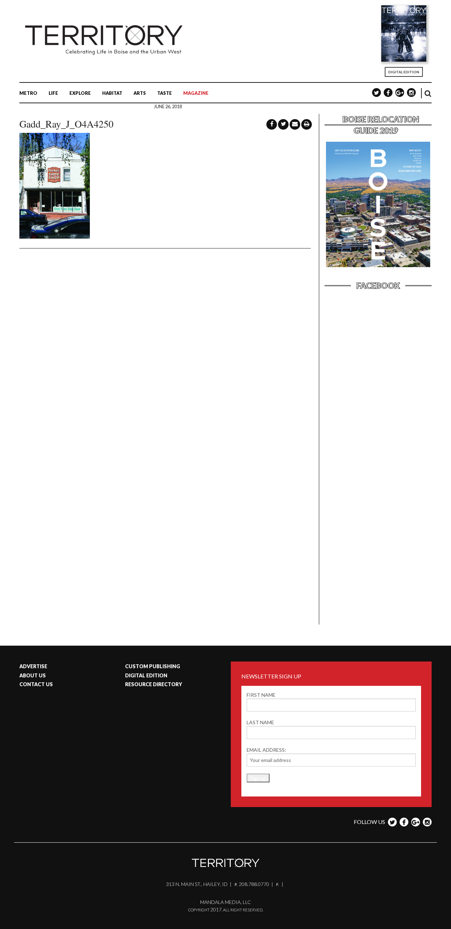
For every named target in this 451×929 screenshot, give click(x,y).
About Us (32, 675)
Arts (140, 93)
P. (236, 884)
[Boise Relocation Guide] (378, 266)
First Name (261, 695)
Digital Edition (146, 675)
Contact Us (36, 684)
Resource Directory (153, 684)
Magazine (196, 93)
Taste (164, 93)
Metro (28, 93)
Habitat (112, 93)
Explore (80, 93)
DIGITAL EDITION (403, 72)
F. (277, 884)
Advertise (33, 666)
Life (53, 93)
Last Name (260, 722)
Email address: (266, 750)
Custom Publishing (152, 666)
